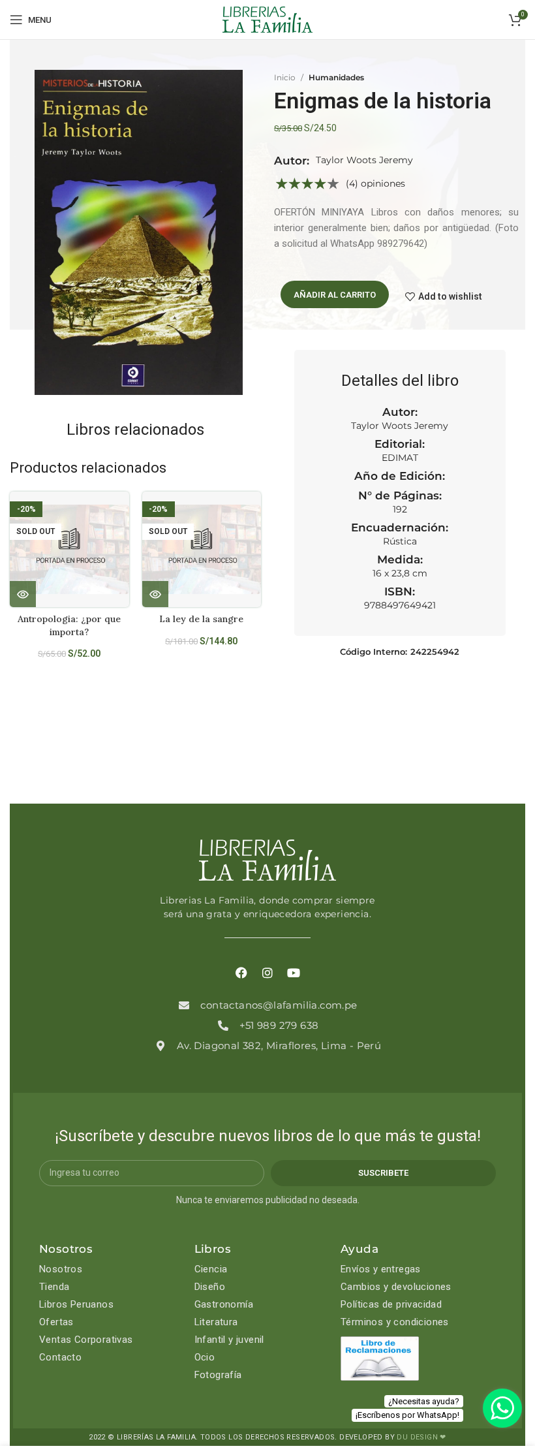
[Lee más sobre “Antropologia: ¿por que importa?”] (23, 594)
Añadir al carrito (335, 295)
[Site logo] (267, 19)
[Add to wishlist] (124, 512)
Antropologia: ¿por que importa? (69, 625)
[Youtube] (293, 972)
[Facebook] (241, 972)
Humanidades (336, 77)
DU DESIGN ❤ (421, 1437)
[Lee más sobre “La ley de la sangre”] (155, 594)
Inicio (285, 77)
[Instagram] (267, 972)
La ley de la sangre (201, 619)
